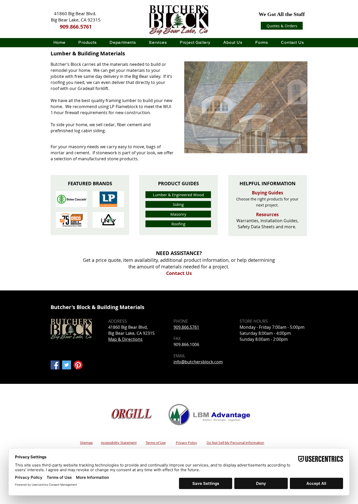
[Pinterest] (78, 364)
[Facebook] (55, 364)
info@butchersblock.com (198, 362)
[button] (88, 42)
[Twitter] (66, 364)
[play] (295, 66)
